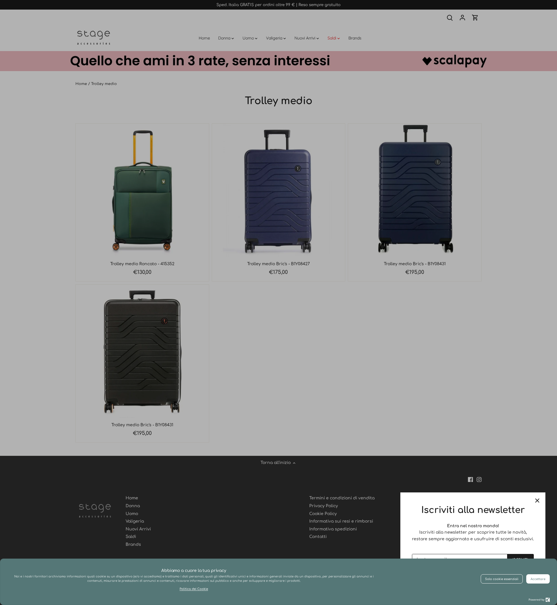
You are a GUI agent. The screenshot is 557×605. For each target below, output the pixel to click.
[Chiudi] (537, 500)
